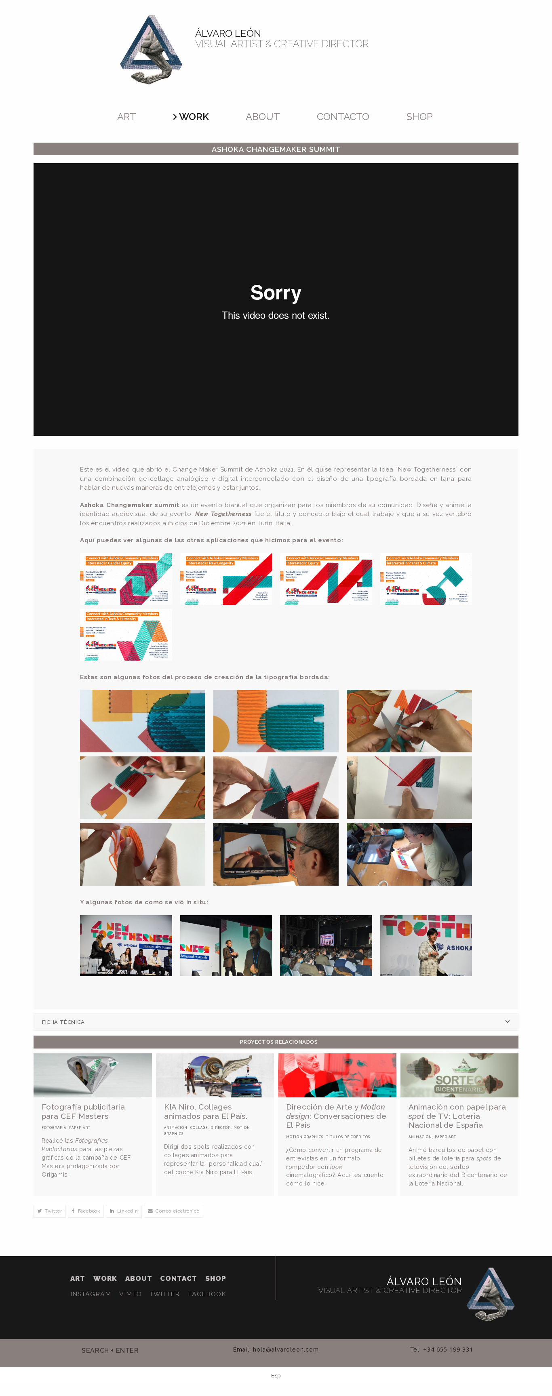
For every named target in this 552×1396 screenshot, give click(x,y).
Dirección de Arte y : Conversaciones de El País (336, 1115)
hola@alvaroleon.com (286, 1349)
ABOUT (138, 1278)
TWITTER (165, 1294)
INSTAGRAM (90, 1294)
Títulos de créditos (348, 1137)
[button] (50, 1211)
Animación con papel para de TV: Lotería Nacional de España (457, 1115)
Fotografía (54, 1128)
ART (77, 1278)
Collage (199, 1128)
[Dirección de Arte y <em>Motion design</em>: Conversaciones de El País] (337, 1075)
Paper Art (80, 1128)
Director (221, 1128)
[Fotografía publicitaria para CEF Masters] (93, 1075)
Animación (176, 1128)
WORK (105, 1278)
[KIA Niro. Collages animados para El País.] (215, 1075)
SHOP (215, 1278)
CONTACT (178, 1278)
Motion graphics (304, 1137)
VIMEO (130, 1294)
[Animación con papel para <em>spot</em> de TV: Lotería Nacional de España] (459, 1075)
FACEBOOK (207, 1294)
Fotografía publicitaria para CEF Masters (83, 1111)
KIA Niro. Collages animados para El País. (206, 1111)
